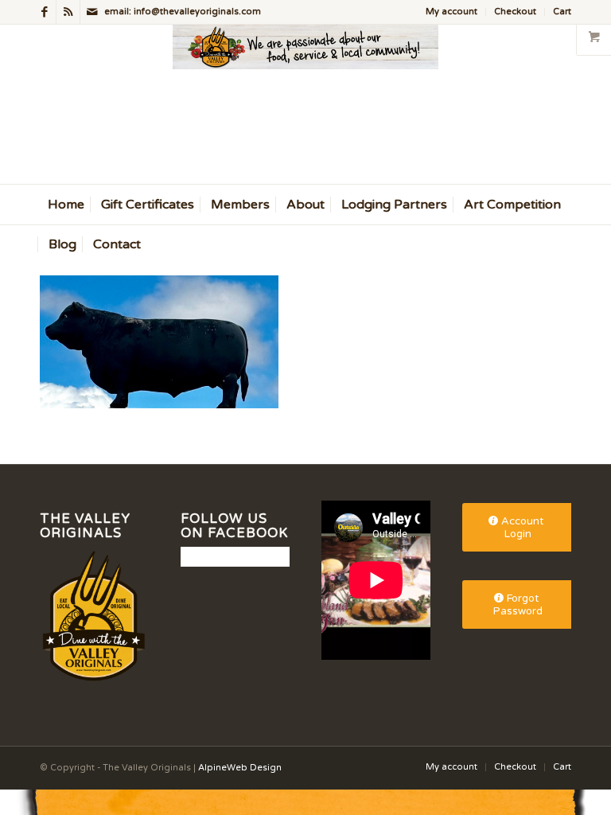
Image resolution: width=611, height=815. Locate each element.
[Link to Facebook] (44, 12)
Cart (562, 11)
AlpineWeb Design (240, 767)
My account (451, 11)
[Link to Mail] (92, 12)
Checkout (515, 11)
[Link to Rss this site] (68, 12)
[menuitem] (452, 12)
